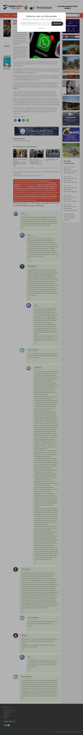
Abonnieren (57, 23)
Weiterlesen (41, 28)
